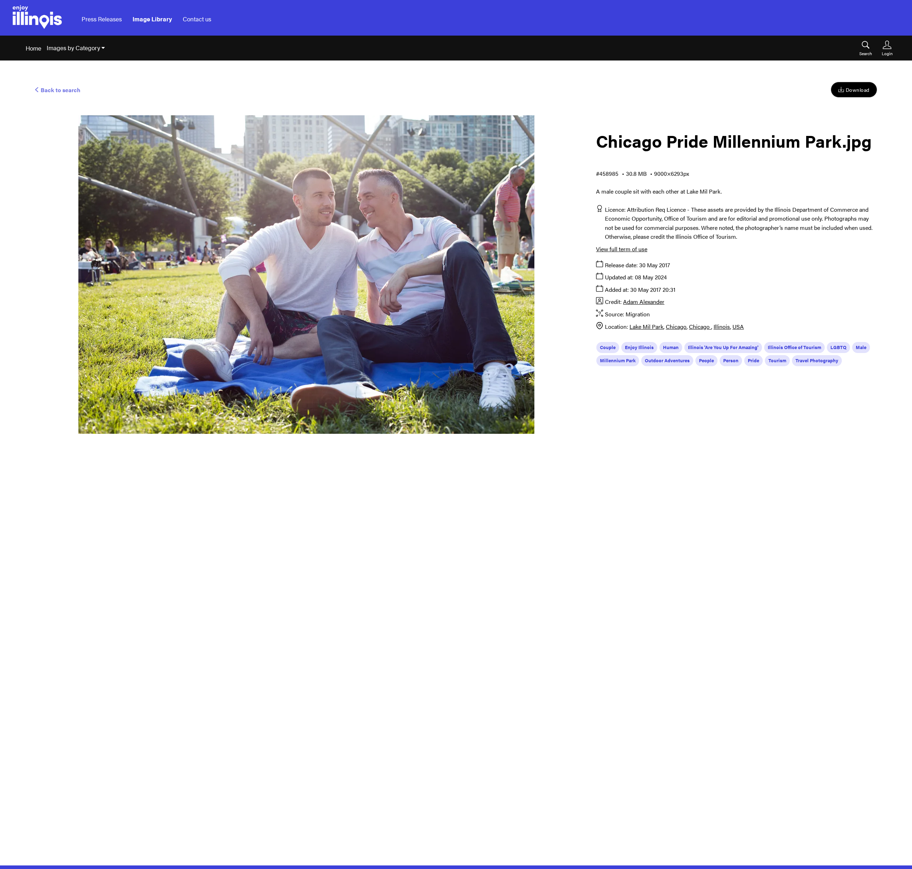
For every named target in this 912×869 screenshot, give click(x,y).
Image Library (152, 19)
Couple (608, 347)
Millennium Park (618, 360)
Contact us (197, 19)
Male (861, 347)
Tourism (777, 360)
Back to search (60, 90)
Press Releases (102, 19)
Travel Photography (817, 360)
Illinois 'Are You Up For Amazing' (723, 347)
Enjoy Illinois (639, 347)
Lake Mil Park (646, 326)
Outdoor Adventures (667, 360)
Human (671, 347)
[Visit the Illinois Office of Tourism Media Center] (37, 19)
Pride (753, 360)
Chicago (676, 326)
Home (33, 48)
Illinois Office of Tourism (794, 347)
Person (731, 360)
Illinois (722, 326)
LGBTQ (838, 347)
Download (858, 89)
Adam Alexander (643, 301)
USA (738, 326)
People (706, 360)
